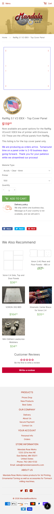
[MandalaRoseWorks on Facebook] (26, 491)
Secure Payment (27, 422)
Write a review (27, 370)
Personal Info (27, 435)
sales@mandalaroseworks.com (30, 465)
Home (4, 37)
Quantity (6, 185)
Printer (5, 175)
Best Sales (27, 404)
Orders (27, 439)
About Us (27, 418)
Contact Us (27, 425)
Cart (49, 3)
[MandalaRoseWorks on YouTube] (31, 491)
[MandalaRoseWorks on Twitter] (21, 491)
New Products (27, 401)
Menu (8, 3)
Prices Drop (27, 397)
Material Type (8, 165)
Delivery (27, 415)
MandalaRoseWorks (28, 498)
